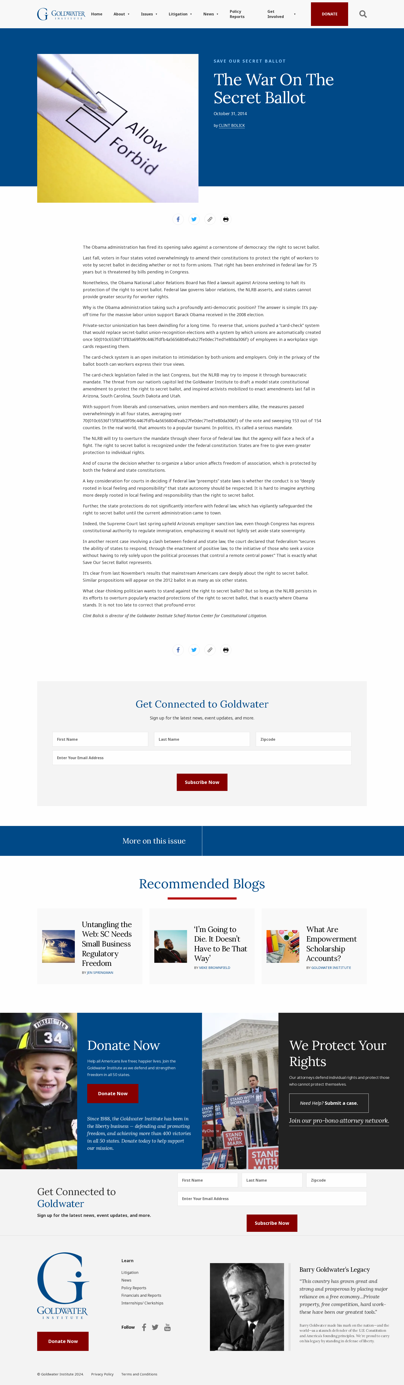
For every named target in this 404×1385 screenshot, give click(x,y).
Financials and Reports (141, 1295)
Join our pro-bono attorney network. (339, 1120)
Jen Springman (100, 972)
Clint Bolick (232, 125)
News (208, 14)
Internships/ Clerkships (142, 1303)
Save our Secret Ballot (250, 61)
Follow (128, 1327)
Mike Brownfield (214, 967)
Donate (329, 14)
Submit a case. (329, 1103)
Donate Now (113, 1093)
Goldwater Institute (331, 967)
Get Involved (275, 14)
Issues (147, 14)
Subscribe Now (202, 782)
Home (96, 14)
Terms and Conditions (139, 1374)
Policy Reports (237, 14)
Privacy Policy (102, 1374)
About (119, 14)
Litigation (178, 14)
